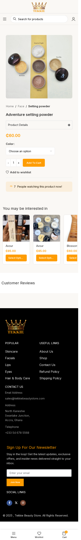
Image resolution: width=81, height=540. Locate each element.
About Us (46, 350)
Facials (10, 357)
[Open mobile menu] (4, 19)
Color (10, 144)
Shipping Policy (50, 377)
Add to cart (34, 162)
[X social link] (16, 502)
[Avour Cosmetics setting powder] (46, 228)
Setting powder (39, 106)
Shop (43, 357)
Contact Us (47, 364)
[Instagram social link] (23, 502)
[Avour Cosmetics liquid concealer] (16, 228)
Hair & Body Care (17, 377)
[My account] (73, 19)
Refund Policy (49, 370)
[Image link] (16, 324)
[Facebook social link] (9, 502)
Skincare (11, 350)
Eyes (8, 370)
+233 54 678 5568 (17, 431)
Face (21, 106)
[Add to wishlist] (26, 218)
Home (10, 106)
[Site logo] (39, 6)
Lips (8, 364)
